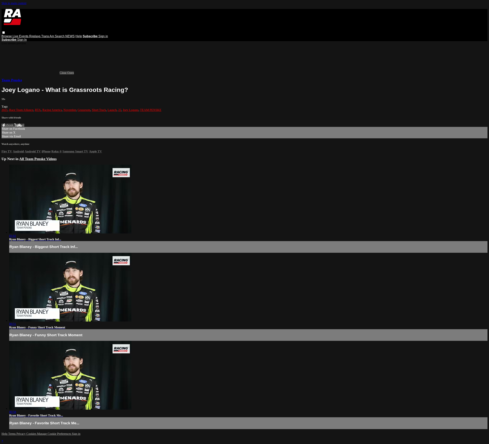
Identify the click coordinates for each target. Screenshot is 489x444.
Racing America (52, 110)
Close (63, 72)
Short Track (99, 110)
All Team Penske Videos (38, 159)
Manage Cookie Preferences (54, 433)
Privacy (21, 433)
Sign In (22, 39)
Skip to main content (14, 3)
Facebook (8, 125)
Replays (35, 36)
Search (60, 36)
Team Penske (12, 80)
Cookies (31, 433)
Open (70, 72)
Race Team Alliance (21, 110)
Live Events (21, 36)
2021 (5, 110)
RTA (38, 110)
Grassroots (84, 110)
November (69, 110)
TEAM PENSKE (150, 110)
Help (78, 36)
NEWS (70, 36)
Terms (12, 433)
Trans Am (48, 36)
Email (20, 125)
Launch (112, 110)
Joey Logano (130, 110)
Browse (7, 36)
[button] (3, 32)
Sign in (103, 36)
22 (119, 110)
